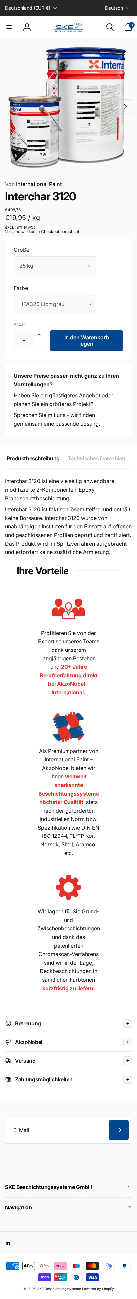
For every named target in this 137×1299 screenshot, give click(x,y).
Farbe (21, 288)
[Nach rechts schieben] (125, 106)
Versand (12, 231)
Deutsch (114, 8)
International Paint (33, 184)
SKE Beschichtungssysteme (59, 1289)
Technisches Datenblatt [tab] (97, 458)
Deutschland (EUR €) (27, 8)
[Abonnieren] (119, 1130)
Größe (21, 249)
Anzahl (20, 324)
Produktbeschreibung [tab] (33, 458)
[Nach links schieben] (12, 106)
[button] (9, 27)
